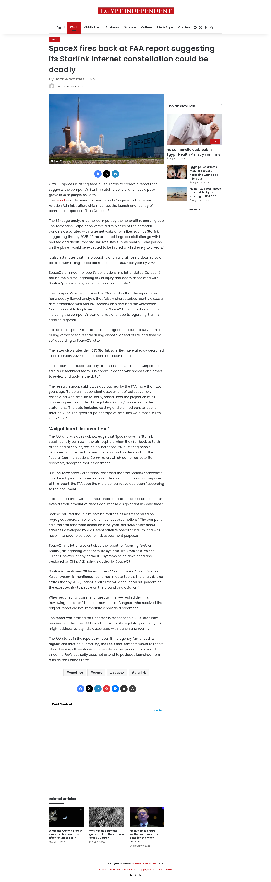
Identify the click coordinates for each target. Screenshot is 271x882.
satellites (76, 672)
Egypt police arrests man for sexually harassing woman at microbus (204, 172)
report (60, 200)
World (74, 27)
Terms (168, 869)
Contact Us (129, 869)
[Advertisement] (106, 752)
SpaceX (118, 672)
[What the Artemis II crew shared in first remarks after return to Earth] (66, 817)
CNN (58, 86)
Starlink (140, 672)
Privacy (157, 869)
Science (130, 27)
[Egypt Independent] (136, 10)
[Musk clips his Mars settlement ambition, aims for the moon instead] (147, 817)
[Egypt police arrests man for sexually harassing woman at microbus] (177, 172)
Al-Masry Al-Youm (144, 863)
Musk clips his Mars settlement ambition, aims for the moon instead (144, 836)
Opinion (184, 27)
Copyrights (144, 869)
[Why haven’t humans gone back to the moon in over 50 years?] (106, 817)
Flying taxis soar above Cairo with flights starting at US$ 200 (205, 192)
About (102, 869)
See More (194, 209)
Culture (146, 27)
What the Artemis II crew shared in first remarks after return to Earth (65, 834)
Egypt (60, 27)
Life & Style (165, 27)
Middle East (92, 27)
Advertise (114, 869)
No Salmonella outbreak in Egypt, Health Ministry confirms (193, 152)
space (98, 672)
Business (112, 27)
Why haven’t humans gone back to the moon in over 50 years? (106, 834)
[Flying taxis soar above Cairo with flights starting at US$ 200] (177, 194)
